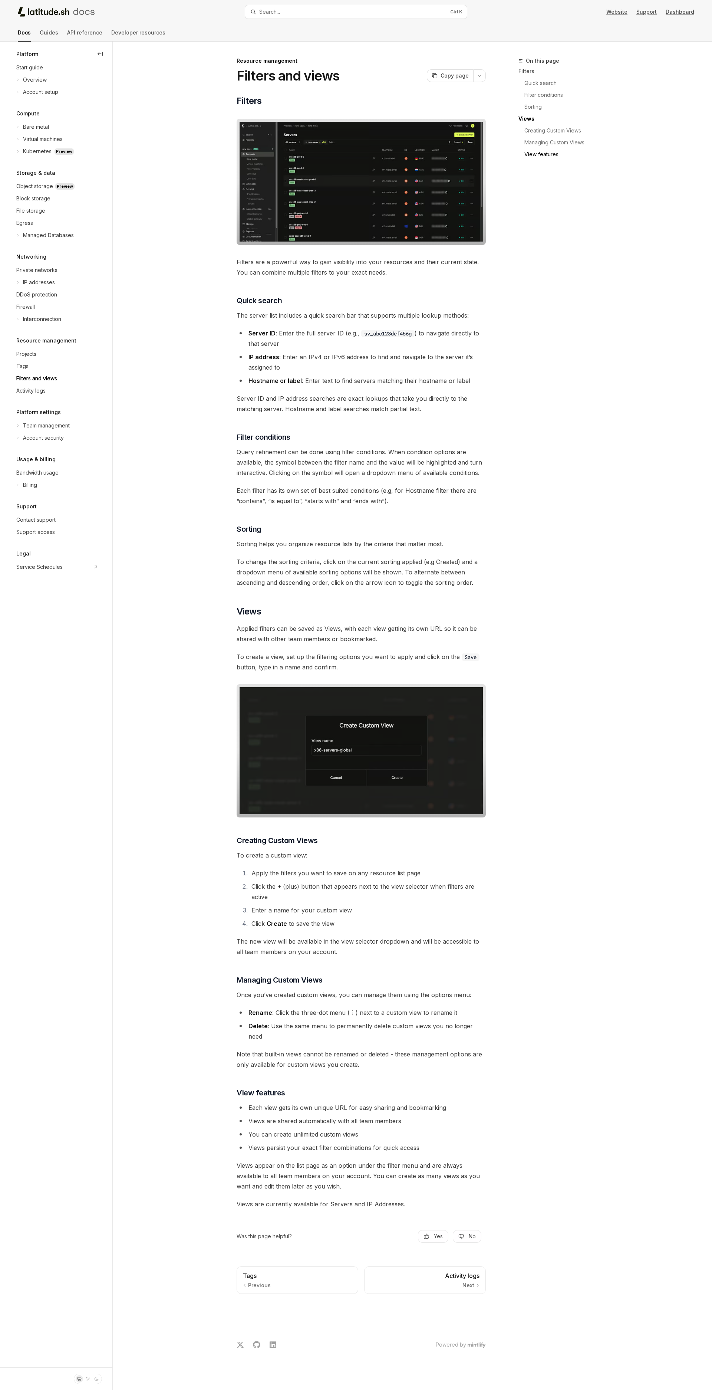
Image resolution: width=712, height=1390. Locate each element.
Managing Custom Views (554, 142)
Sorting (533, 107)
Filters (526, 71)
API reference (84, 32)
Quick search (540, 83)
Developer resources (138, 32)
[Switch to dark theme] (96, 1379)
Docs (24, 32)
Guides (49, 32)
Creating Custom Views (552, 130)
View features (541, 154)
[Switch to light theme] (88, 1379)
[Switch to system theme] (79, 1379)
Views (526, 118)
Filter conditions (543, 95)
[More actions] (479, 75)
